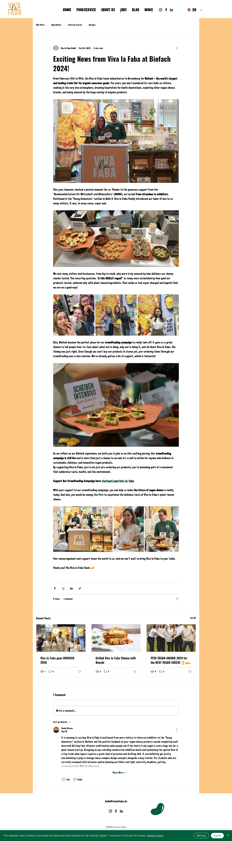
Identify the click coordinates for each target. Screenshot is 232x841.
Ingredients (56, 24)
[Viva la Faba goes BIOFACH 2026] (60, 638)
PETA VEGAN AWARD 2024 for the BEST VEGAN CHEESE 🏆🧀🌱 (170, 660)
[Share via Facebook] (54, 588)
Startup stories (75, 24)
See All (193, 617)
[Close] (228, 835)
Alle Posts (40, 24)
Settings (201, 835)
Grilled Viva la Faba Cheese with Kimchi (116, 660)
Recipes (92, 24)
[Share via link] (79, 588)
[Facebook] (166, 10)
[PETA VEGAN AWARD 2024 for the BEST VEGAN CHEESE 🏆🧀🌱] (171, 638)
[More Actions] (177, 730)
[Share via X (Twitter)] (63, 588)
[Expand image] (73, 315)
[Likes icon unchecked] (63, 779)
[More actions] (177, 48)
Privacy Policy (155, 835)
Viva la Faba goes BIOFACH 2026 (57, 660)
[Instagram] (160, 10)
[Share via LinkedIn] (71, 588)
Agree (217, 835)
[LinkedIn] (171, 10)
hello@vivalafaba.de (116, 801)
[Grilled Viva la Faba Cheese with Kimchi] (116, 638)
